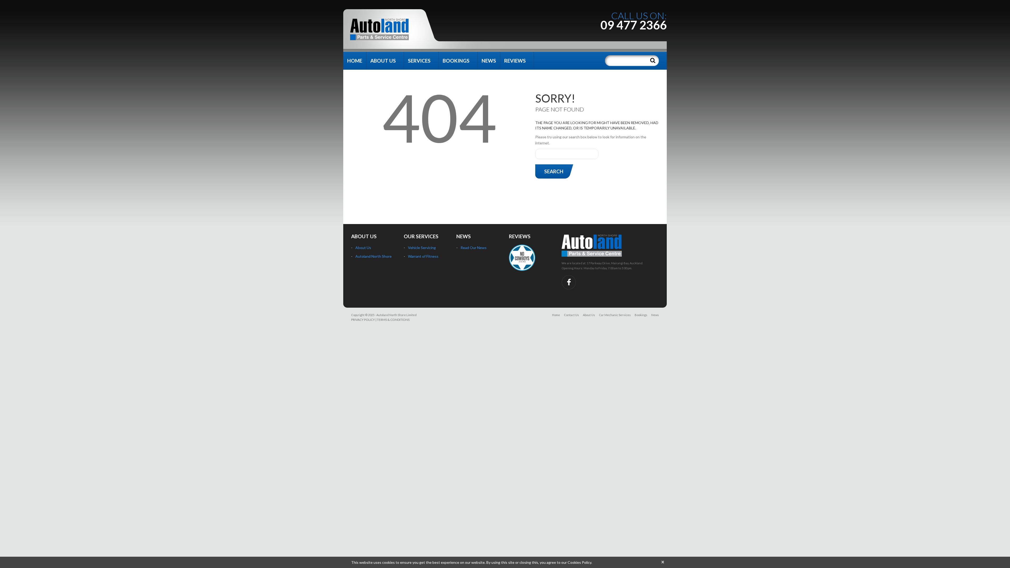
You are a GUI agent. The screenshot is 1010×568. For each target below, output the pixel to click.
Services (419, 61)
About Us (383, 61)
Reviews (515, 61)
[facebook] (569, 282)
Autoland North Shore (373, 256)
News (489, 61)
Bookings (456, 61)
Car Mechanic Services (615, 315)
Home (354, 61)
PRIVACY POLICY (363, 320)
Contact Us (571, 315)
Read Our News (474, 247)
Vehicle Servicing (422, 247)
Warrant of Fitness (423, 256)
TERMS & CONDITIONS (393, 320)
